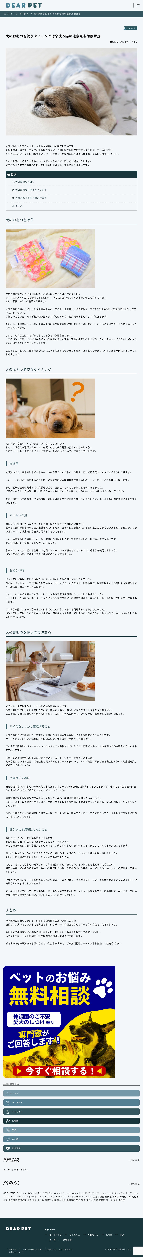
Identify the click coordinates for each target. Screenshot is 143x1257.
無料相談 (61, 1200)
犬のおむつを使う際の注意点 (31, 198)
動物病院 (114, 1197)
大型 (129, 1197)
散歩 (35, 1200)
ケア (97, 1193)
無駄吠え (71, 1200)
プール (6, 1197)
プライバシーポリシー (32, 1249)
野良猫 (102, 1200)
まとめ (19, 206)
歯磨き (48, 1200)
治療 (54, 1200)
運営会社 (13, 1249)
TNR (13, 1193)
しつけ (14, 1121)
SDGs (6, 1193)
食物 (115, 1200)
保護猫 (101, 1197)
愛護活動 (22, 1200)
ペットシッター (31, 1197)
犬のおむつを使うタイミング (31, 190)
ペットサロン (17, 1197)
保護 (95, 1197)
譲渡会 (89, 1200)
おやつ (31, 1193)
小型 (5, 1200)
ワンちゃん (131, 28)
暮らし (41, 1200)
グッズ (91, 1193)
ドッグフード (132, 1193)
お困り (38, 1193)
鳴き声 (122, 1200)
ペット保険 (72, 1197)
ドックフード (106, 1193)
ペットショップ (47, 1197)
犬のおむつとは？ (25, 182)
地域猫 (123, 1197)
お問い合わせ (15, 1252)
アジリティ (47, 1193)
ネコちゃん (17, 1112)
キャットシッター (62, 1193)
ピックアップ (12, 1093)
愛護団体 (13, 1200)
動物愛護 (16, 1148)
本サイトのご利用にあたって (59, 1249)
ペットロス (61, 1197)
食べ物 (14, 1139)
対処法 (135, 1197)
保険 (107, 1197)
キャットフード (79, 1193)
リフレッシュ (85, 1197)
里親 (96, 1200)
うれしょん (21, 1193)
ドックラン (119, 1193)
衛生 (83, 1200)
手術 (29, 1200)
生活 (13, 1130)
